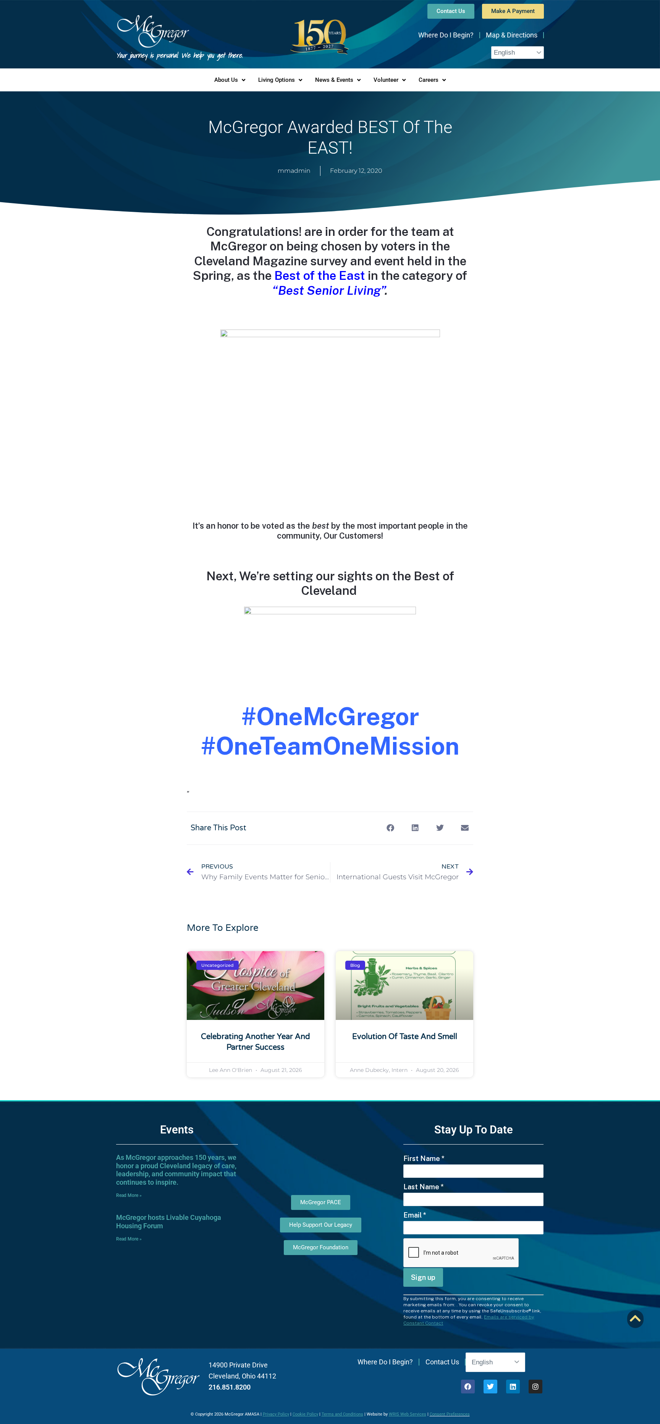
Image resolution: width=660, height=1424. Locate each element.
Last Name (423, 1187)
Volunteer (386, 79)
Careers (428, 79)
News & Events (334, 79)
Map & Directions (511, 35)
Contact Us (442, 1362)
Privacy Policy (276, 1414)
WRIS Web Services (407, 1414)
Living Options (276, 79)
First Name (424, 1158)
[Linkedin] (513, 1386)
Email (414, 1215)
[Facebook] (468, 1386)
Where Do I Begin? (446, 35)
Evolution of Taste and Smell (404, 1036)
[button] (390, 828)
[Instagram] (535, 1386)
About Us (226, 79)
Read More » (129, 1195)
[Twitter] (490, 1386)
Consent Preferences (450, 1414)
